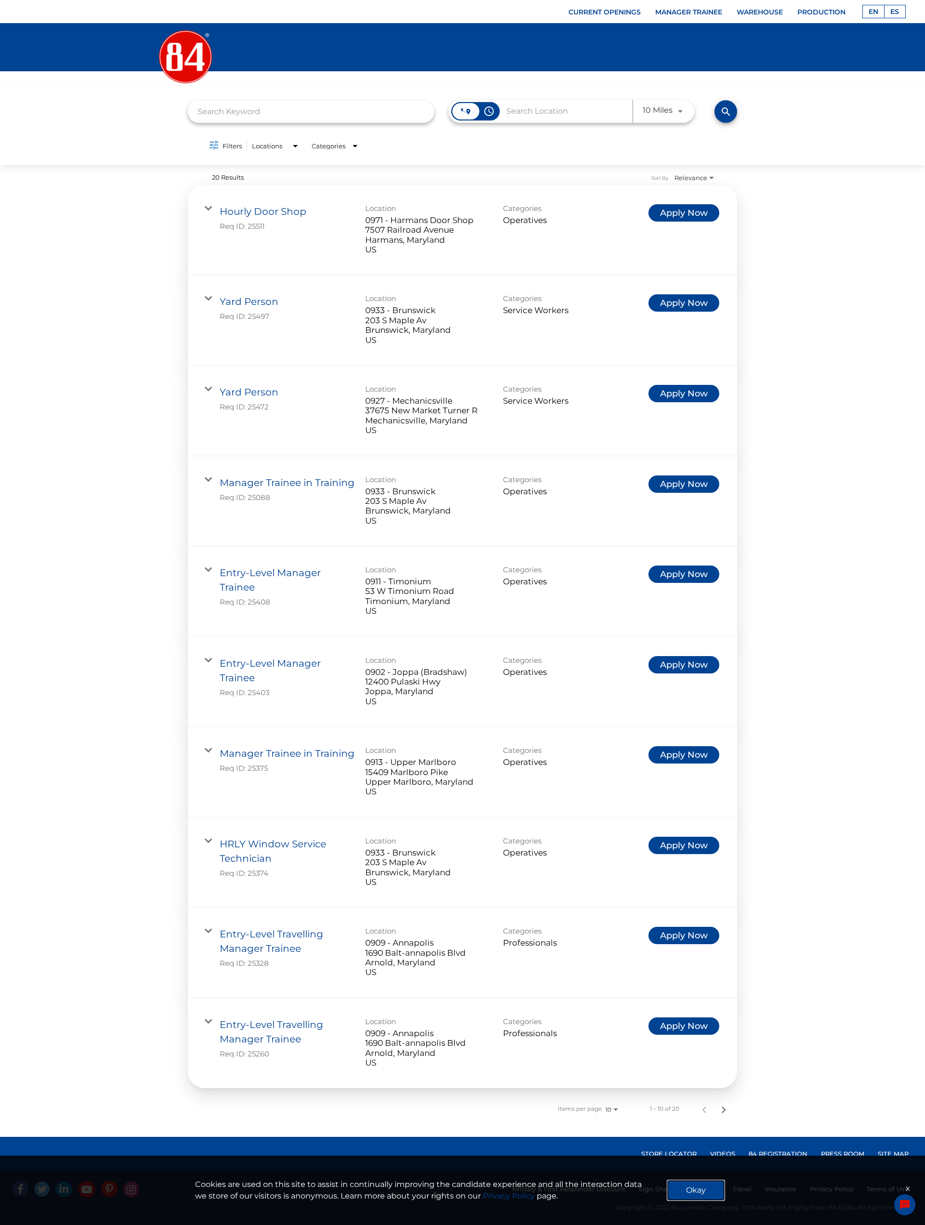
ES (894, 11)
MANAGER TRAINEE (688, 12)
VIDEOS (722, 1154)
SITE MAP (893, 1154)
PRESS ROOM (842, 1154)
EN (873, 11)
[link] (462, 230)
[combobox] (311, 111)
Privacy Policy (509, 1195)
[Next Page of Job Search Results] (723, 1109)
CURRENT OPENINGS (604, 12)
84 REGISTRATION (778, 1154)
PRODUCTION (821, 12)
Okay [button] (696, 1190)
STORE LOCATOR (669, 1154)
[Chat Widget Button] (904, 1204)
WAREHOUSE (760, 12)
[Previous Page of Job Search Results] (704, 1109)
